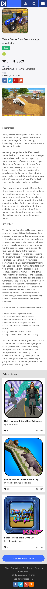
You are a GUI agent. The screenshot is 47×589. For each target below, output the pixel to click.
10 (7, 489)
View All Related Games (23, 558)
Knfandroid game (15, 541)
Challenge (6, 75)
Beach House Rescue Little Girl (19, 537)
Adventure (7, 68)
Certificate (27, 568)
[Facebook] (15, 584)
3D (19, 75)
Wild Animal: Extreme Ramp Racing (21, 479)
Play (15, 75)
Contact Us (16, 568)
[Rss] (31, 584)
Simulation (30, 68)
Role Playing (18, 68)
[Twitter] (20, 584)
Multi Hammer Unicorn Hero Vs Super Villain (25, 421)
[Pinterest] (26, 584)
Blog (7, 568)
